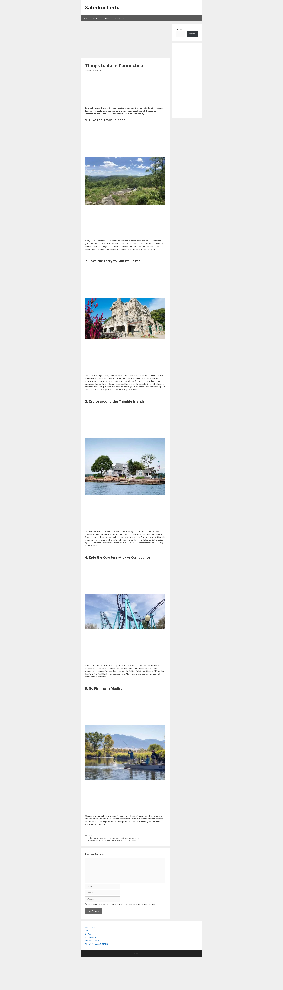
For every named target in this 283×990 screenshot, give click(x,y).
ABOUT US (90, 927)
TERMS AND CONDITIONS (96, 944)
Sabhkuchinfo (102, 7)
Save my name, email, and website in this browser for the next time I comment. (122, 904)
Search (179, 29)
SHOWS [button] (95, 18)
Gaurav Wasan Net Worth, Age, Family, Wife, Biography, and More (112, 840)
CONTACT (89, 930)
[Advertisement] (122, 40)
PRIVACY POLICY (92, 940)
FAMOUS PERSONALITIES (115, 18)
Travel (90, 836)
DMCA (88, 934)
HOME (85, 18)
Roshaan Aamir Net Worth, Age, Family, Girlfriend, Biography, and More (114, 838)
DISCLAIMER (90, 937)
